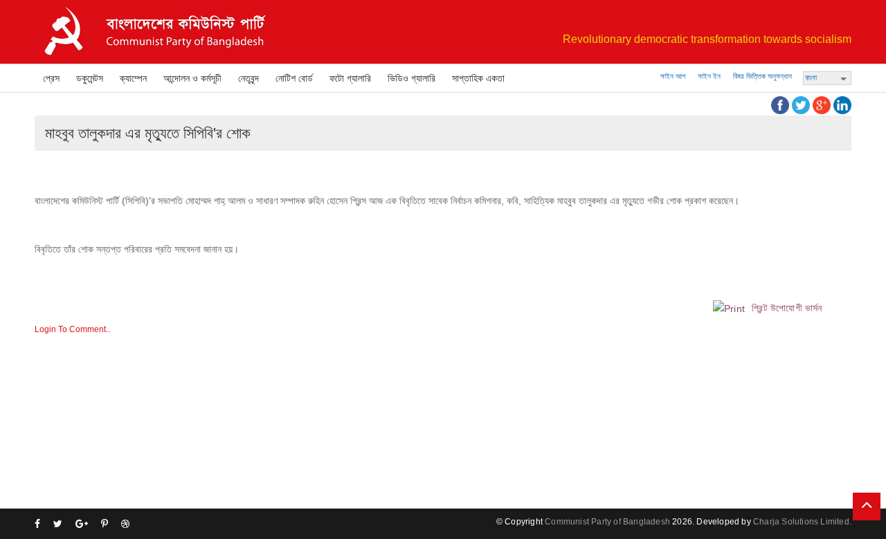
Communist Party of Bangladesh (607, 522)
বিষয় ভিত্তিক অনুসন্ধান (762, 76)
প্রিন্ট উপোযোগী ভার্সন (785, 307)
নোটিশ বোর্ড (294, 78)
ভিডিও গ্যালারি (411, 78)
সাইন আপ (672, 76)
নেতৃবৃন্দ (248, 78)
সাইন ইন (709, 76)
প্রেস (51, 78)
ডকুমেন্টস (89, 78)
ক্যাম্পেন (133, 78)
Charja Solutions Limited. (802, 522)
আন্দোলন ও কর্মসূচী (192, 78)
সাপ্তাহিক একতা (478, 78)
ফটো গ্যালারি (350, 78)
